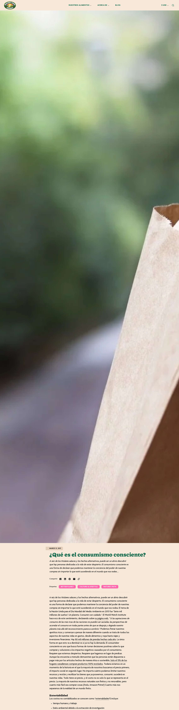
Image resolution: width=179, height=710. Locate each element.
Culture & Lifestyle (88, 587)
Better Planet (67, 587)
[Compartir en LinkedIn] (65, 579)
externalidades (102, 699)
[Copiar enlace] (78, 579)
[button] (173, 5)
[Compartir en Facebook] (60, 579)
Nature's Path (109, 587)
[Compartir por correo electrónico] (74, 579)
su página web (101, 618)
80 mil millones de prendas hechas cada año (95, 640)
